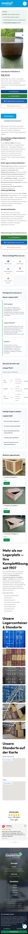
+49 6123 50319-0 (15, 96)
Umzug (15, 885)
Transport (15, 887)
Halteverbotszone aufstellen (11, 602)
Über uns (15, 892)
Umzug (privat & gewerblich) (11, 595)
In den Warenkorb (14, 91)
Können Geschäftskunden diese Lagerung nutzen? (11, 431)
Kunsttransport (8, 611)
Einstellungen (7, 928)
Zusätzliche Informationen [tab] (12, 121)
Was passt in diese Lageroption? (12, 421)
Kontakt (15, 895)
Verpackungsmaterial (9, 604)
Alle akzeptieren (14, 931)
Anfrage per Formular (15, 106)
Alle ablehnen (20, 928)
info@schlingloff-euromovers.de (15, 101)
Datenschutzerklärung (6, 925)
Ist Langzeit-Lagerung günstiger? (12, 426)
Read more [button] (5, 838)
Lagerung (14, 890)
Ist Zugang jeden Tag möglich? (11, 437)
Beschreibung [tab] (8, 116)
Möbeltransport (8, 598)
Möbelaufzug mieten (9, 600)
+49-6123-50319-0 (14, 876)
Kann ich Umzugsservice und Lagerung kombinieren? (11, 443)
